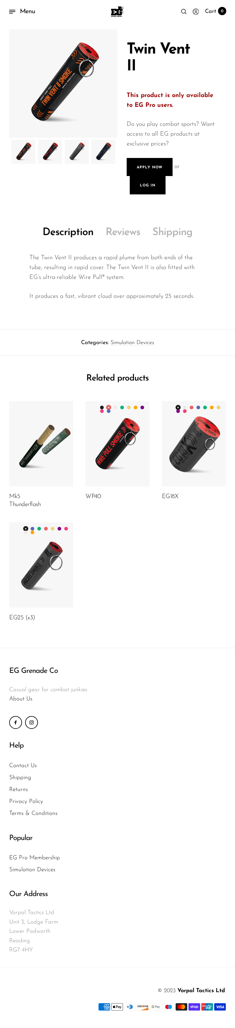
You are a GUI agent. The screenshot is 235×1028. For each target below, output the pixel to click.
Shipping (172, 232)
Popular (20, 838)
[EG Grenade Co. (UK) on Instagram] (31, 722)
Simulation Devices (132, 343)
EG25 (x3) (22, 618)
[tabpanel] (63, 83)
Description (68, 232)
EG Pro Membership (34, 858)
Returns (18, 790)
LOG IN (147, 185)
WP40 (93, 496)
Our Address (28, 894)
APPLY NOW (149, 167)
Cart (214, 11)
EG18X (170, 496)
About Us (20, 699)
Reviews (123, 232)
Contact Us (23, 766)
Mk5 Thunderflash (25, 500)
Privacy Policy (26, 802)
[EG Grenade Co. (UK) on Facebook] (15, 722)
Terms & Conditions (33, 813)
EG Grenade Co (33, 671)
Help (16, 745)
